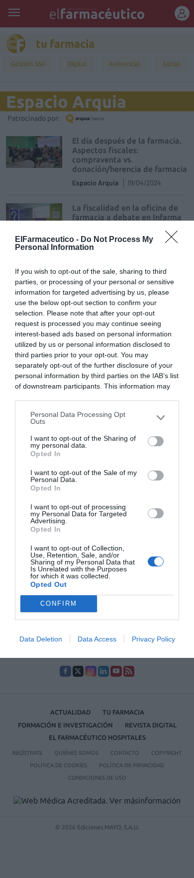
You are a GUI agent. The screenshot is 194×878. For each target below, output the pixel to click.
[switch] (156, 441)
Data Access (97, 639)
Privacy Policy (153, 639)
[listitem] (97, 418)
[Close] (174, 240)
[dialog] (97, 439)
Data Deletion (40, 639)
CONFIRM (58, 603)
